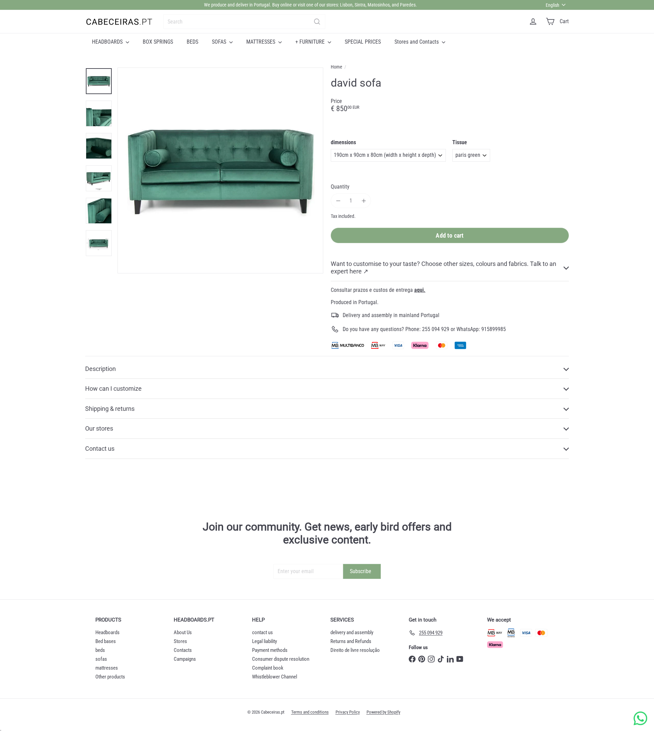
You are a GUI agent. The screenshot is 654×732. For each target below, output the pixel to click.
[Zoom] (220, 170)
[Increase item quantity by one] (363, 200)
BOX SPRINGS (158, 42)
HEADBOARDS (108, 42)
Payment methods (269, 650)
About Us (183, 632)
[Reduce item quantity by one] (338, 200)
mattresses (106, 668)
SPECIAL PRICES (363, 42)
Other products (110, 677)
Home (336, 67)
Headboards (107, 632)
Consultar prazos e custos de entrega (378, 290)
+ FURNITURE (310, 42)
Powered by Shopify (383, 712)
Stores (180, 641)
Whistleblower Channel (274, 677)
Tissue (459, 142)
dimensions (343, 142)
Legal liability (264, 641)
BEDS (192, 42)
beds (100, 650)
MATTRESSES (261, 42)
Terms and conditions (310, 712)
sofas (101, 659)
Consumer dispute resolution (280, 659)
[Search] (317, 21)
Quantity (340, 186)
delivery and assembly (351, 632)
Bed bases (105, 641)
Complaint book (267, 668)
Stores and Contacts (417, 42)
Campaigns (185, 659)
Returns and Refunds (350, 641)
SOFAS (220, 42)
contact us (262, 632)
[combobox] (244, 21)
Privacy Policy (348, 712)
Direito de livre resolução (355, 650)
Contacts (183, 650)
